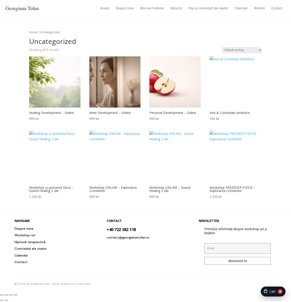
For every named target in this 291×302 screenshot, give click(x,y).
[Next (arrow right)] (6, 300)
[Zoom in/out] (2, 295)
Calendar (241, 8)
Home (33, 32)
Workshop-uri (25, 235)
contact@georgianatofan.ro (128, 237)
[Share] (11, 295)
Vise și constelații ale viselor (208, 8)
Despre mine (124, 8)
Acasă (104, 8)
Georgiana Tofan (22, 8)
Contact (276, 8)
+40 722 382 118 (121, 229)
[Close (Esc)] (15, 295)
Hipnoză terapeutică (30, 242)
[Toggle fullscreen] (6, 295)
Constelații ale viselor (31, 249)
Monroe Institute (152, 8)
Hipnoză (176, 8)
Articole (259, 8)
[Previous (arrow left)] (2, 300)
